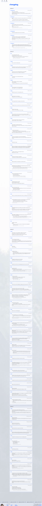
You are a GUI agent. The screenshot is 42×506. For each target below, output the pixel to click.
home (7, 504)
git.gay (40, 504)
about (12, 504)
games (16, 504)
